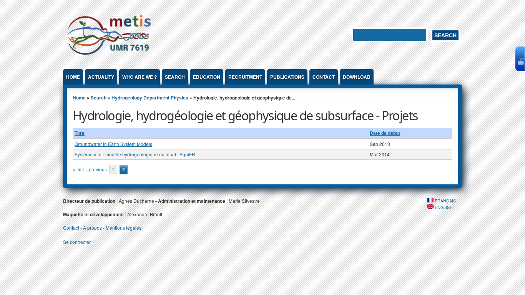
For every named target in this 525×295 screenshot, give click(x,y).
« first (78, 169)
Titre (80, 132)
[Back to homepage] (109, 56)
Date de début (385, 132)
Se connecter (77, 242)
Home (73, 76)
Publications (287, 76)
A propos (92, 227)
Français (445, 201)
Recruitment (245, 76)
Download (356, 76)
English (443, 207)
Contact (323, 76)
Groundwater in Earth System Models (113, 144)
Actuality (101, 76)
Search (175, 76)
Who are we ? (139, 76)
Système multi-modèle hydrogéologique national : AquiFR (135, 154)
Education (206, 76)
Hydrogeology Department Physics (149, 97)
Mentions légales (123, 227)
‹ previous (96, 169)
